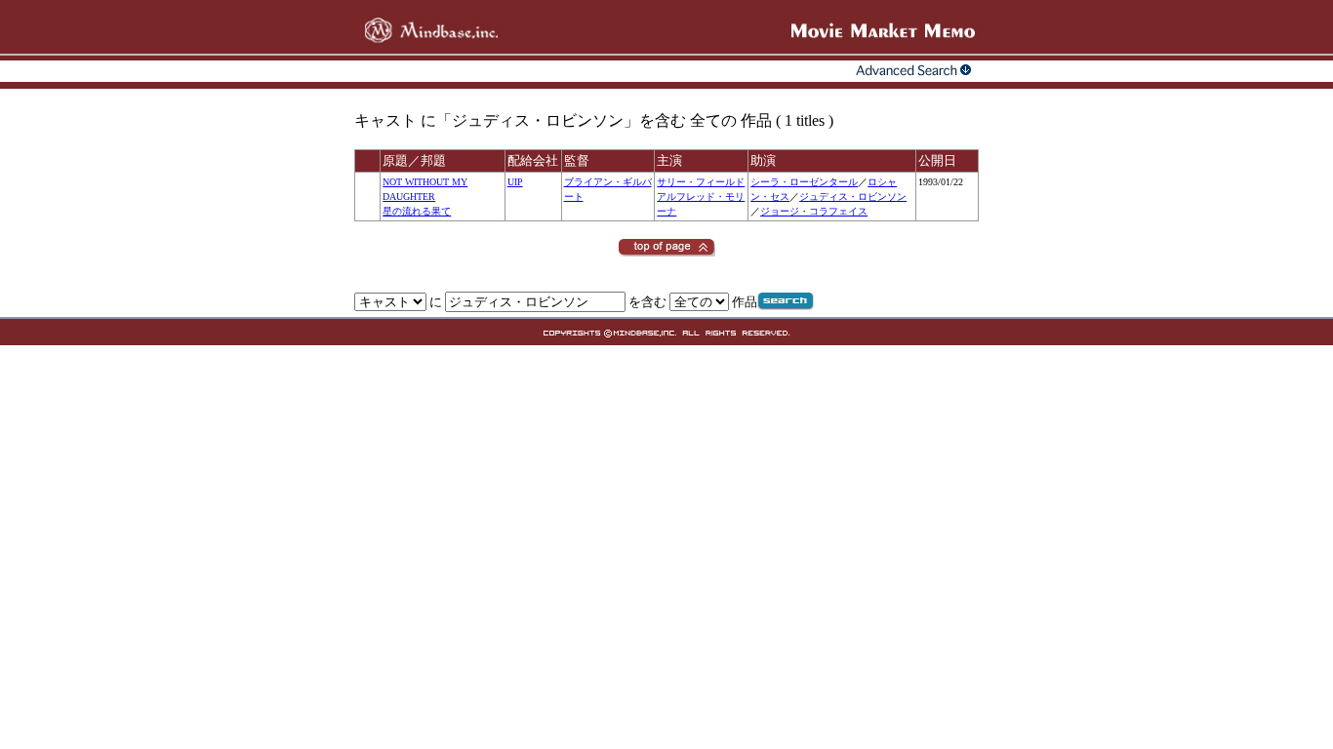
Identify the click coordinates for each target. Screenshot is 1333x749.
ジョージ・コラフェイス (814, 211)
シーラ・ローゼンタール (804, 182)
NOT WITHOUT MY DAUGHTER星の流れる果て (425, 197)
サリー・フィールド (701, 182)
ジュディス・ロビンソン (853, 196)
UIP (515, 182)
